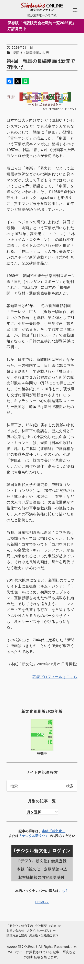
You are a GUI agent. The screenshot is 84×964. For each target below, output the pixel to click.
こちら (64, 890)
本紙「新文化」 (53, 830)
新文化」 (42, 835)
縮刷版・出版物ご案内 (44, 935)
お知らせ (55, 925)
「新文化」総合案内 (20, 925)
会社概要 (41, 925)
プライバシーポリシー (41, 930)
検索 (69, 785)
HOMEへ (42, 902)
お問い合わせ (15, 930)
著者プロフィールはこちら (54, 676)
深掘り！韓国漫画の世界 (31, 52)
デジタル (28, 835)
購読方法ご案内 (17, 935)
